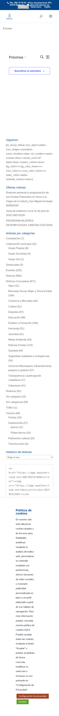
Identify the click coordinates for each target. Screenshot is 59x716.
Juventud (13, 334)
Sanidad (13, 350)
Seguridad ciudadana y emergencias (28, 356)
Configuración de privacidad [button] (33, 696)
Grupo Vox (14, 259)
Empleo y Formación (19, 323)
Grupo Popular (16, 248)
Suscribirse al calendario (27, 70)
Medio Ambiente (17, 339)
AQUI (27, 630)
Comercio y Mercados (20, 301)
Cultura (12, 306)
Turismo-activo (16, 443)
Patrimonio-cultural (18, 438)
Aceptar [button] (22, 701)
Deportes (13, 312)
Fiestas (12, 417)
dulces (14, 427)
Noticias (10, 275)
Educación (14, 317)
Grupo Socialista (17, 253)
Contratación (13, 238)
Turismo (10, 413)
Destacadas (12, 264)
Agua (11, 285)
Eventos (10, 270)
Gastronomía (15, 423)
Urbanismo (14, 385)
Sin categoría (13, 396)
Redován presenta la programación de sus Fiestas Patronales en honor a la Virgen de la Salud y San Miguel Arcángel (29, 196)
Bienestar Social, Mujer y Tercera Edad (30, 291)
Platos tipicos (18, 432)
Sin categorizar (14, 402)
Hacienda (13, 328)
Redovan (11, 391)
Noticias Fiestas (17, 345)
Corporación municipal (18, 244)
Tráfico (10, 407)
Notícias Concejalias (17, 281)
